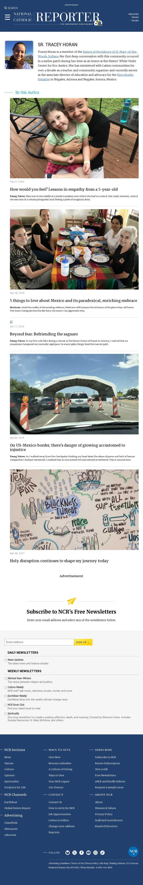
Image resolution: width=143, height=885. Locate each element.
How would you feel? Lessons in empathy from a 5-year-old (64, 189)
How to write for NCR (62, 808)
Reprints (54, 832)
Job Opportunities (60, 814)
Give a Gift (101, 769)
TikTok (102, 852)
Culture (9, 769)
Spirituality (11, 781)
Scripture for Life (15, 787)
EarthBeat (10, 802)
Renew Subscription (107, 763)
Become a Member (60, 763)
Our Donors (56, 787)
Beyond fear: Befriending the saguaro (44, 334)
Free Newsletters (105, 775)
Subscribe (134, 14)
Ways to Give (56, 775)
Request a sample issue (109, 787)
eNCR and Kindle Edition (110, 781)
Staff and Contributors (109, 820)
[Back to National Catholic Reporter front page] (58, 19)
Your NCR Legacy (59, 781)
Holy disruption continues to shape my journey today (59, 561)
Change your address (62, 826)
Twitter (74, 852)
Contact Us (55, 802)
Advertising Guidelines (59, 863)
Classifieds (10, 822)
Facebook (81, 852)
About (99, 802)
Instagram (95, 852)
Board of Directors (106, 826)
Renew (135, 17)
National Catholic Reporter (133, 851)
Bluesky (67, 852)
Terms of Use (77, 863)
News (7, 757)
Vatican (8, 763)
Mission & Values (105, 808)
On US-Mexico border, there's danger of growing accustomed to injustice (67, 447)
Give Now (54, 757)
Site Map (104, 863)
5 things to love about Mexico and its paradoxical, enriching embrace (73, 301)
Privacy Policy (103, 814)
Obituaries (10, 828)
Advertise (10, 835)
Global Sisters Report (17, 808)
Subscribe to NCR (105, 757)
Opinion (9, 775)
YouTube (88, 852)
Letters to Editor (59, 820)
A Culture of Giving (60, 769)
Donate (135, 20)
